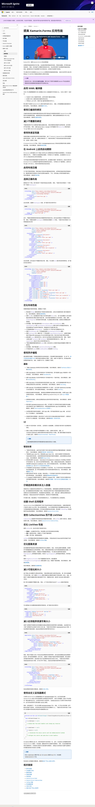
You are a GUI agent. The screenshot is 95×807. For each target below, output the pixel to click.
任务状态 (29, 369)
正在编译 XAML (30, 770)
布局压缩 (37, 175)
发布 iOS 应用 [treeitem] (7, 63)
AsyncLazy (29, 401)
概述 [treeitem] (5, 51)
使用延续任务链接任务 (52, 475)
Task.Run (60, 389)
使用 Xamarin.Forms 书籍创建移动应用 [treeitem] (10, 86)
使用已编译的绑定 (82, 30)
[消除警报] (92, 3)
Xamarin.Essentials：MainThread (46, 434)
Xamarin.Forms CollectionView (50, 521)
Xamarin (36, 26)
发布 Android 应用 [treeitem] (8, 65)
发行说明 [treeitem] (5, 80)
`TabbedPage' (64, 509)
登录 (92, 12)
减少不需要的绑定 (82, 32)
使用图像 (27, 562)
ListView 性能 (43, 540)
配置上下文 (30, 471)
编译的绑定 (29, 772)
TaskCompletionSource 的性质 (42, 408)
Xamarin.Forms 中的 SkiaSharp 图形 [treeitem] (10, 93)
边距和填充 (42, 314)
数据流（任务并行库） (55, 418)
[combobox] (9, 28)
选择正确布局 (81, 39)
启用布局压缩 (81, 38)
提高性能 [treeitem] (6, 53)
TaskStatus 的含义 (65, 367)
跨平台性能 (41, 81)
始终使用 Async (30, 465)
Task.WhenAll (46, 374)
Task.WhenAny (31, 379)
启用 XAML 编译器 (82, 29)
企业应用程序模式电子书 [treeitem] (8, 90)
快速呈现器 (43, 145)
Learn (25, 26)
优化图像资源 (38, 565)
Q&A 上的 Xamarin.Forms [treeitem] (8, 78)
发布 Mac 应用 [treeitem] (7, 70)
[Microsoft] (2, 12)
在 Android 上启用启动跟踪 (84, 36)
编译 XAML (44, 106)
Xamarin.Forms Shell (53, 511)
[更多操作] (70, 26)
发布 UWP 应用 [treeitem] (7, 68)
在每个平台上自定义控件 (48, 761)
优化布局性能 (81, 41)
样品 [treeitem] (4, 83)
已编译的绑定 (38, 117)
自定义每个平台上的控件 (32, 788)
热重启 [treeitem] (5, 56)
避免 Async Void (45, 458)
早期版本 (30, 26)
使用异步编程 (81, 43)
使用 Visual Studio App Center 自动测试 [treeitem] (9, 59)
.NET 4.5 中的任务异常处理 (42, 465)
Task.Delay (63, 384)
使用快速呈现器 (81, 34)
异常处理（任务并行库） (47, 452)
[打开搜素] (89, 12)
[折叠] (17, 25)
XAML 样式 (45, 689)
